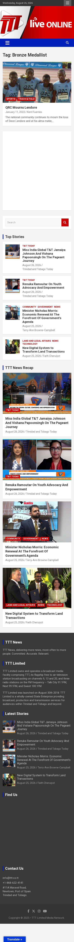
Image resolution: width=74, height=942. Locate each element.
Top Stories (14, 237)
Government (45, 307)
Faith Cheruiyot (51, 356)
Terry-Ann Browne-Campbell (38, 330)
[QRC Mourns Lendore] (37, 82)
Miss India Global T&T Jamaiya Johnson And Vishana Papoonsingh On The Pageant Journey (43, 255)
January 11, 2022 (15, 112)
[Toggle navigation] (7, 43)
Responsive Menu (67, 3)
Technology (30, 344)
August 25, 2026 (31, 326)
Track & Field (26, 99)
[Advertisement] (37, 171)
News (57, 307)
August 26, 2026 (31, 265)
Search (65, 222)
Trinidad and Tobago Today (37, 269)
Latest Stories (17, 714)
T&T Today (28, 246)
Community (29, 307)
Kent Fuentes (34, 112)
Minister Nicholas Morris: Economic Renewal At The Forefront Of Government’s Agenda (41, 316)
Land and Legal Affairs (36, 341)
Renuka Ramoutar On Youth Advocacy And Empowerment (43, 285)
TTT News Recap (19, 368)
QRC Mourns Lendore (21, 107)
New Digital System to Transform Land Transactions (43, 349)
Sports (10, 99)
